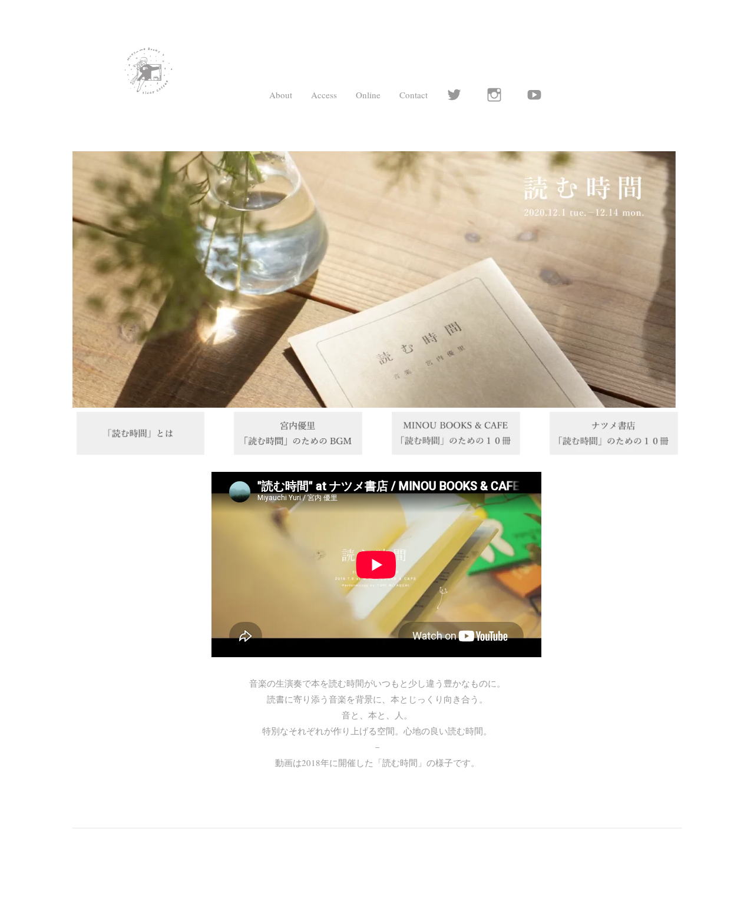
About (280, 95)
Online (368, 95)
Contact (413, 95)
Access (324, 95)
